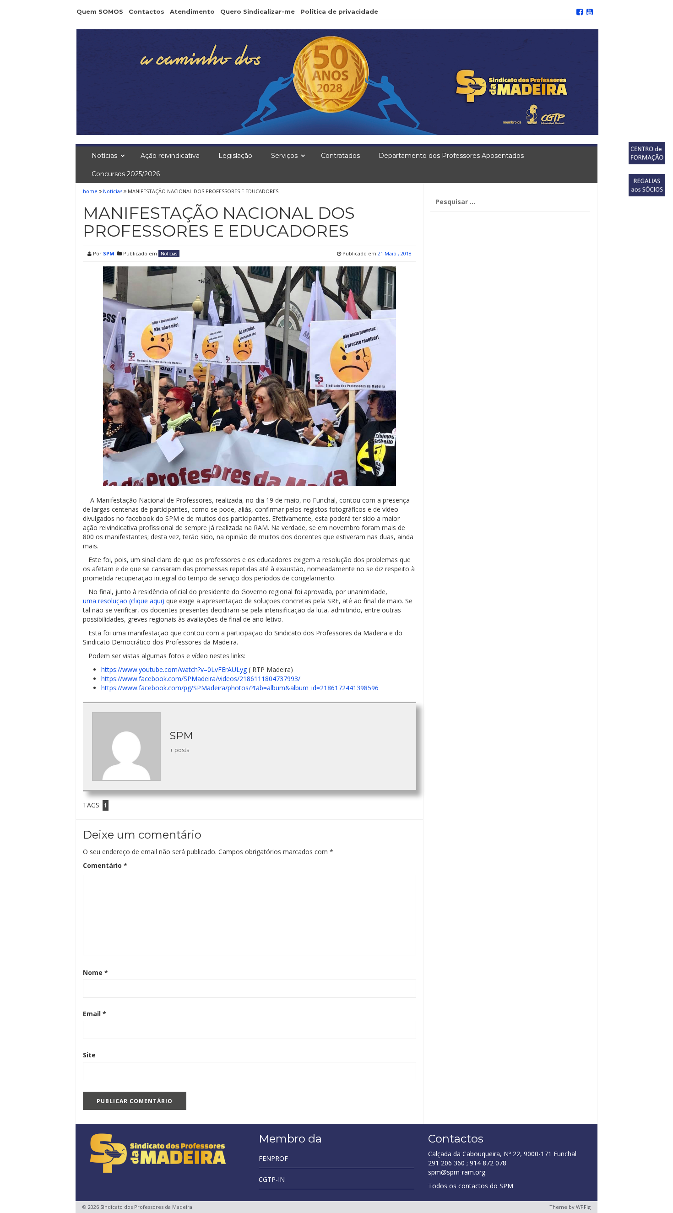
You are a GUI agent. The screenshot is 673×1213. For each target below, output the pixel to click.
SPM (108, 253)
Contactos (146, 11)
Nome (95, 972)
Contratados (340, 156)
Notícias (104, 156)
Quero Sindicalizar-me (257, 11)
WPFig (583, 1206)
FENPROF (273, 1158)
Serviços (284, 156)
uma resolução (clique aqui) (123, 600)
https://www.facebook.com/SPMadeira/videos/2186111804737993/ (200, 678)
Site (89, 1055)
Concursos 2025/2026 (126, 174)
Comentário (105, 865)
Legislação (235, 156)
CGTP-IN (272, 1179)
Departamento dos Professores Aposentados (451, 156)
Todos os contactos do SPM (470, 1185)
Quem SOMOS (99, 11)
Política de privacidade (339, 11)
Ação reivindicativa (170, 156)
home (91, 191)
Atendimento (192, 11)
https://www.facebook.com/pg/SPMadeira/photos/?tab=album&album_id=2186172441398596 (240, 687)
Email (94, 1013)
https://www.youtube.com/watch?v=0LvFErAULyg (174, 669)
